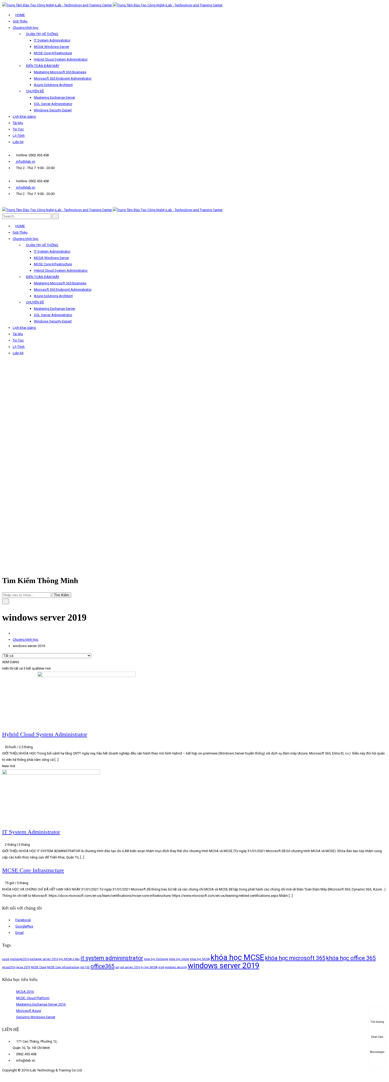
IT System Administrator (31, 832)
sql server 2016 (130, 967)
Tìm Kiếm (61, 595)
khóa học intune (179, 959)
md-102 (85, 967)
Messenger (377, 1052)
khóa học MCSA (200, 959)
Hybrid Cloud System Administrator (44, 734)
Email (19, 933)
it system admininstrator (111, 958)
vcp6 (161, 967)
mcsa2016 (8, 967)
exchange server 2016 (44, 959)
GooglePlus (24, 926)
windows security (176, 967)
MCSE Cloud (38, 967)
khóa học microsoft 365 (295, 958)
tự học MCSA (149, 967)
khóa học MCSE (237, 957)
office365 (103, 966)
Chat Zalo (377, 1036)
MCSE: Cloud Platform (32, 998)
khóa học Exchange (156, 959)
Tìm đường (377, 1021)
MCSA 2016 (25, 992)
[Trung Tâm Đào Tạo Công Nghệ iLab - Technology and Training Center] (112, 5)
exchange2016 (19, 959)
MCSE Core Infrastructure (33, 870)
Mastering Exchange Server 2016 (41, 1004)
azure (6, 959)
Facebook (23, 920)
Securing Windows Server (35, 1017)
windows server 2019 (223, 965)
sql (117, 967)
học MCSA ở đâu (69, 959)
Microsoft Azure (28, 1011)
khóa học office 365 (351, 958)
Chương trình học (25, 640)
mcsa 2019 (23, 967)
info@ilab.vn (25, 161)
